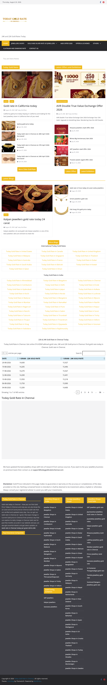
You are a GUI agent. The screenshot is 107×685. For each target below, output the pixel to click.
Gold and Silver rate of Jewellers (41, 43)
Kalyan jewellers (49, 602)
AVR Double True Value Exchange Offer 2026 (79, 107)
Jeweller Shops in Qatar (73, 544)
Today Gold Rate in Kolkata (89, 289)
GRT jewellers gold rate (95, 507)
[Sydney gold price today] (8, 125)
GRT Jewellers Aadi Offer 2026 (80, 149)
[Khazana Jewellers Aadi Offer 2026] (61, 129)
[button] (56, 43)
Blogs (6, 101)
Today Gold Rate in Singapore (52, 256)
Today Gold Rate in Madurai (19, 298)
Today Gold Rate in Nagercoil (19, 307)
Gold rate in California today (20, 106)
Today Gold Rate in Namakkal (54, 302)
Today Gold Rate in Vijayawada (55, 324)
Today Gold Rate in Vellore (89, 320)
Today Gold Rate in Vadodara (19, 328)
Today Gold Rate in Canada (52, 251)
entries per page (14, 353)
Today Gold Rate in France (52, 260)
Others (96, 43)
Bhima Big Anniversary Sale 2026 (81, 138)
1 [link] (77, 392)
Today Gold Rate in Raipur (89, 307)
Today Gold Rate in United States (19, 251)
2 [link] (81, 392)
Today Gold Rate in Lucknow (89, 293)
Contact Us (33, 48)
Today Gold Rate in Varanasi (89, 324)
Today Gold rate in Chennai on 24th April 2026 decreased (33, 157)
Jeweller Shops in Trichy (52, 581)
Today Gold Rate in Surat (89, 311)
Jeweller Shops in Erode (52, 529)
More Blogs (53, 242)
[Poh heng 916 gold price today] (61, 211)
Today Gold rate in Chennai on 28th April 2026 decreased (33, 135)
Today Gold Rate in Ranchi (19, 311)
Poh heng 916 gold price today (80, 209)
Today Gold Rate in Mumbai (19, 302)
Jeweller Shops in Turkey (74, 650)
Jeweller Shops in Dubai (73, 533)
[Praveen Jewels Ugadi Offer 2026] (61, 161)
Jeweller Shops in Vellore (52, 586)
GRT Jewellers (48, 598)
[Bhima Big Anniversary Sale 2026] (61, 140)
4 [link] (88, 392)
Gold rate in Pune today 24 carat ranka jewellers (87, 188)
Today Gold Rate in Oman (52, 269)
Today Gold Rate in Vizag (19, 324)
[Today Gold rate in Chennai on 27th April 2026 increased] (8, 148)
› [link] (103, 392)
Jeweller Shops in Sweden (74, 668)
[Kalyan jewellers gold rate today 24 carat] (27, 198)
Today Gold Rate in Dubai (87, 260)
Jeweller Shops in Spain (73, 620)
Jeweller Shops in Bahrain (74, 549)
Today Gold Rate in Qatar (19, 269)
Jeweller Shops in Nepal (73, 587)
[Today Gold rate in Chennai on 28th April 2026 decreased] (8, 137)
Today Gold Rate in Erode (89, 285)
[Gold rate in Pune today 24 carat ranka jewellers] (61, 189)
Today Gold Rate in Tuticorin (19, 315)
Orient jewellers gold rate (79, 199)
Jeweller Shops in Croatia (74, 638)
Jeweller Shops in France (74, 569)
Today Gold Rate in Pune (55, 307)
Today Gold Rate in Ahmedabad (19, 280)
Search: (79, 353)
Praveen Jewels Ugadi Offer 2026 (81, 160)
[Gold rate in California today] (27, 84)
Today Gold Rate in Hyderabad (19, 289)
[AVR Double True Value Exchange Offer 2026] (80, 84)
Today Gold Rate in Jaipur (55, 289)
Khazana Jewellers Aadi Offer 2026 (82, 128)
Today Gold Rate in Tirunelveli (55, 315)
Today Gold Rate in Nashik (89, 302)
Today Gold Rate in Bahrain (52, 264)
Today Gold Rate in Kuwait (86, 264)
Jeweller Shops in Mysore (53, 565)
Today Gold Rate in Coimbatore (19, 285)
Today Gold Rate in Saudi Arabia (19, 264)
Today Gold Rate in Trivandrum (55, 320)
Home (5, 43)
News (11, 101)
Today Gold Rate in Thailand (87, 256)
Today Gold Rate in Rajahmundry (55, 328)
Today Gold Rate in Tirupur (19, 320)
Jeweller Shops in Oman (73, 553)
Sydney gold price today (25, 124)
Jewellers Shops (17, 43)
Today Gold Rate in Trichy (89, 315)
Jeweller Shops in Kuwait (74, 558)
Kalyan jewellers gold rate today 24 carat (24, 221)
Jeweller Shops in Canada (74, 529)
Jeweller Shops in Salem (52, 570)
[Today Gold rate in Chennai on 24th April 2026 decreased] (8, 159)
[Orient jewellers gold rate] (61, 200)
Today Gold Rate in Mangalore (55, 298)
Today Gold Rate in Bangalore (55, 280)
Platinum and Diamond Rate (14, 48)
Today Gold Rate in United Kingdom (87, 251)
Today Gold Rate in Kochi (19, 293)
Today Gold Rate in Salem (55, 311)
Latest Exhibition (87, 171)
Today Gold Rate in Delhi (55, 285)
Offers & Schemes (83, 43)
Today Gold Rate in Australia (19, 260)
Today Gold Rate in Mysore (89, 298)
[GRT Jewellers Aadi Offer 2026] (61, 150)
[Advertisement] (53, 415)
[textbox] (19, 280)
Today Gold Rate (22, 110)
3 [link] (84, 392)
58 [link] (100, 392)
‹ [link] (74, 392)
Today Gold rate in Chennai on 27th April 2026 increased (33, 146)
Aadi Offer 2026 (66, 43)
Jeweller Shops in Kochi (52, 540)
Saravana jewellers (50, 607)
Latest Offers (71, 171)
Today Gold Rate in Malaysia (19, 256)
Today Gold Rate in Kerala (55, 293)
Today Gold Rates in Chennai (89, 280)
